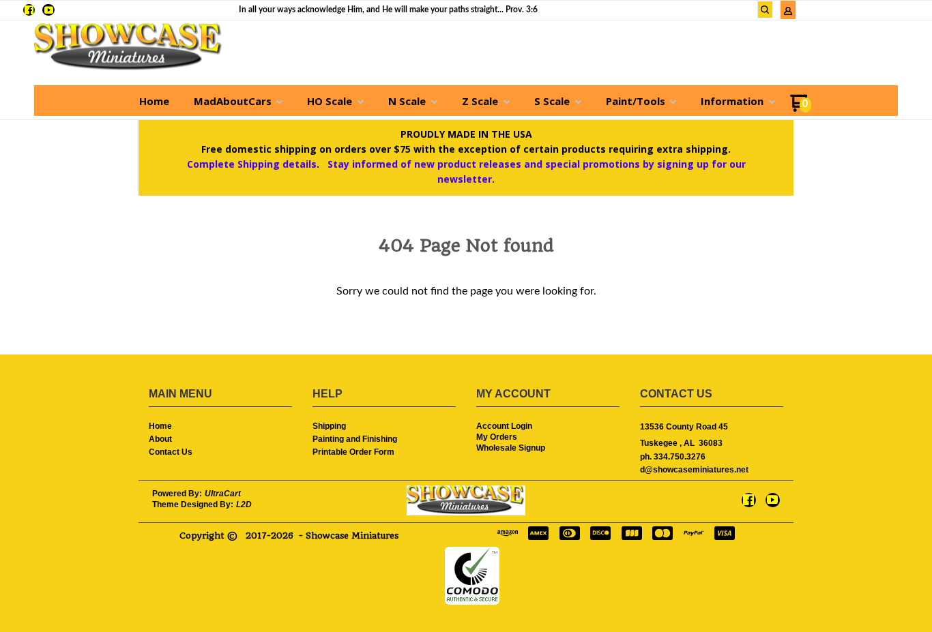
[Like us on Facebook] (29, 9)
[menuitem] (154, 100)
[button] (765, 9)
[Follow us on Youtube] (48, 9)
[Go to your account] (788, 12)
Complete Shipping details (252, 163)
